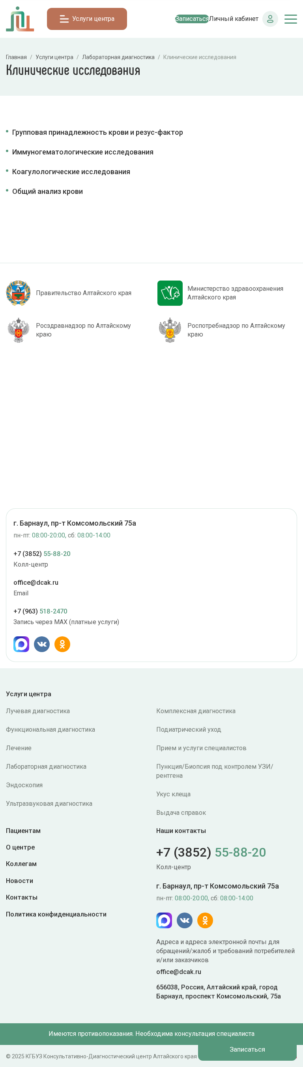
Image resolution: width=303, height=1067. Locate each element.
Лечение (19, 748)
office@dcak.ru (35, 582)
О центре (20, 847)
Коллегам (21, 864)
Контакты (21, 897)
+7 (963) (40, 611)
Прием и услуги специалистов (201, 748)
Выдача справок (181, 812)
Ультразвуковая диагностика (49, 803)
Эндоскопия (24, 785)
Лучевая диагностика (38, 711)
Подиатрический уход (188, 729)
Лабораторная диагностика (46, 766)
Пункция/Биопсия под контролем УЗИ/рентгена (214, 771)
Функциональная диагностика (50, 729)
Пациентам (23, 831)
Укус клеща (173, 794)
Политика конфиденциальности (56, 914)
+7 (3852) (41, 554)
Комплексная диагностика (196, 711)
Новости (19, 881)
